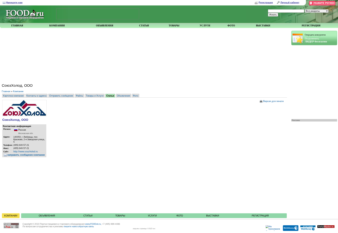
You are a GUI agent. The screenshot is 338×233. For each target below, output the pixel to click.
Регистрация (260, 215)
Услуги (152, 215)
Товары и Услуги (95, 95)
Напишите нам (14, 2)
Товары (120, 215)
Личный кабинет (289, 2)
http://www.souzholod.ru (25, 151)
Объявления (123, 95)
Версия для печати (273, 101)
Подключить (316, 38)
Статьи (110, 95)
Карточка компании (13, 95)
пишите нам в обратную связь (79, 226)
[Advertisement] (312, 81)
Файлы (79, 95)
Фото (135, 95)
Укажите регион (323, 3)
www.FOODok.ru (93, 224)
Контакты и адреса (36, 95)
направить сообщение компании (26, 155)
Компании (18, 91)
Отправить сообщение (61, 95)
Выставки (212, 215)
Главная (6, 91)
